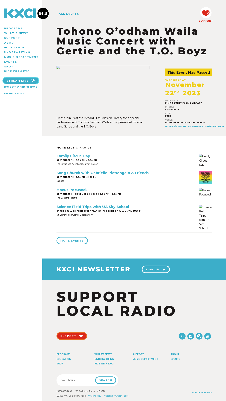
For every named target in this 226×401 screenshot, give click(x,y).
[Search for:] (77, 380)
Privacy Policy (94, 395)
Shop (9, 66)
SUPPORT (206, 20)
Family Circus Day (73, 156)
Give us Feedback (202, 392)
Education (14, 47)
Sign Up (152, 269)
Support (12, 38)
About (10, 42)
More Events (72, 240)
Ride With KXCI (17, 71)
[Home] (21, 13)
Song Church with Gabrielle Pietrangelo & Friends (102, 173)
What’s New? (16, 33)
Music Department (21, 57)
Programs (13, 28)
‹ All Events (67, 13)
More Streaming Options (20, 87)
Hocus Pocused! (71, 190)
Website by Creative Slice (116, 395)
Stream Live (18, 80)
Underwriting (17, 52)
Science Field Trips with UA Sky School (92, 207)
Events (10, 61)
